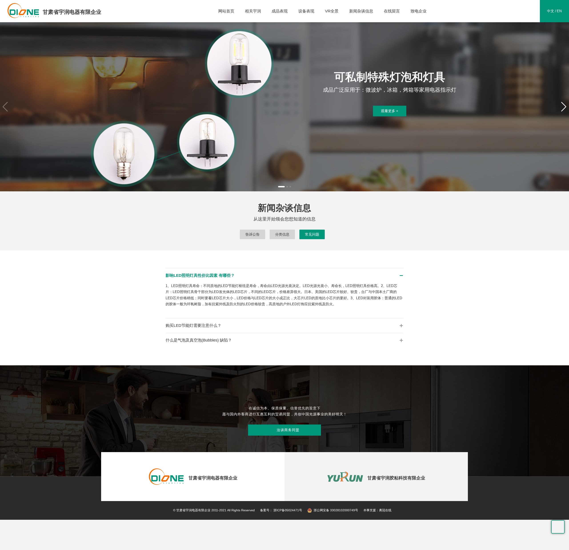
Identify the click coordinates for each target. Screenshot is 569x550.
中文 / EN (554, 11)
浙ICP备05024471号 (287, 510)
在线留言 (392, 11)
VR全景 (332, 11)
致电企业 (419, 11)
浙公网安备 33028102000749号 (336, 510)
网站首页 (226, 11)
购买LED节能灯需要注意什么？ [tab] (193, 325)
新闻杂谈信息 (361, 11)
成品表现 (280, 11)
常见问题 (312, 234)
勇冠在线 (385, 510)
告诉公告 (252, 234)
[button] (281, 186)
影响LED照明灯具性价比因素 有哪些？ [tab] (200, 275)
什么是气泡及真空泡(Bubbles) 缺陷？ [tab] (199, 340)
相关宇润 (253, 11)
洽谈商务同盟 (284, 430)
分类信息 (282, 234)
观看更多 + (389, 111)
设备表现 (306, 11)
